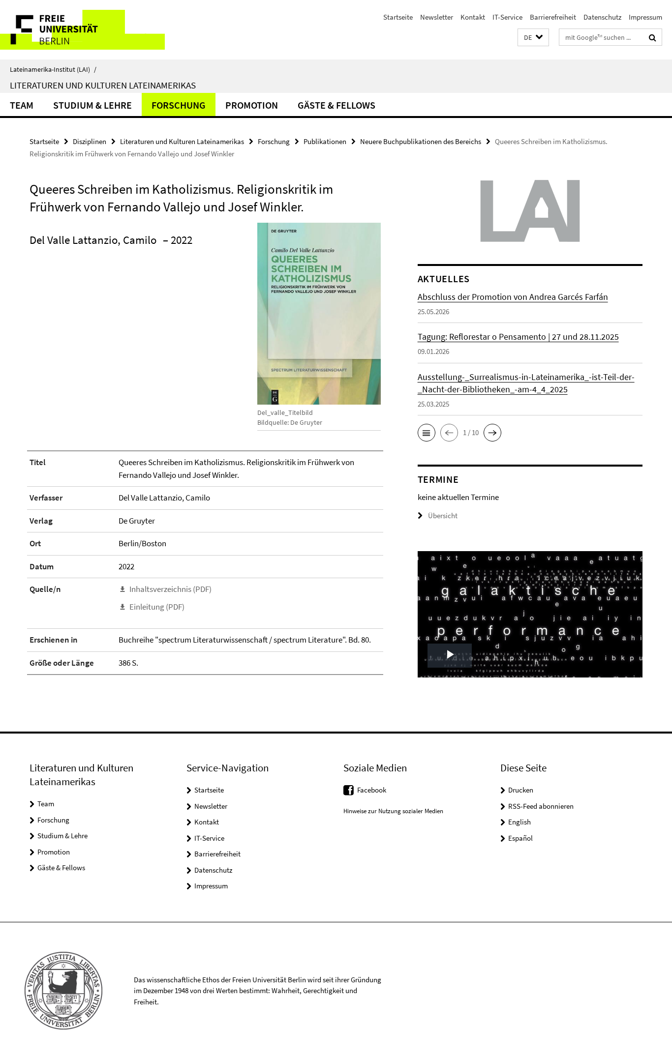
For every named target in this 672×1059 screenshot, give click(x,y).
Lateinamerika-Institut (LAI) (53, 69)
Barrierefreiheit (553, 17)
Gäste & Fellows (336, 105)
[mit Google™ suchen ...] (652, 37)
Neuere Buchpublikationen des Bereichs (420, 141)
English (519, 821)
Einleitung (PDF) (156, 606)
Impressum (645, 17)
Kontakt (472, 17)
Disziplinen (89, 141)
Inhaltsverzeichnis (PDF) (170, 589)
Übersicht (443, 515)
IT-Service (507, 17)
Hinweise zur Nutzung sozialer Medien (393, 811)
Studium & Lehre (92, 105)
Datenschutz (602, 17)
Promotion (251, 105)
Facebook (371, 789)
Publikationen (325, 141)
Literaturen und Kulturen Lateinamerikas (103, 85)
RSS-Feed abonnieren (541, 806)
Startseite (398, 17)
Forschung (179, 105)
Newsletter (436, 17)
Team (21, 105)
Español (520, 838)
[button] (533, 38)
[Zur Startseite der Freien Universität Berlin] (82, 30)
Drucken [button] (520, 789)
